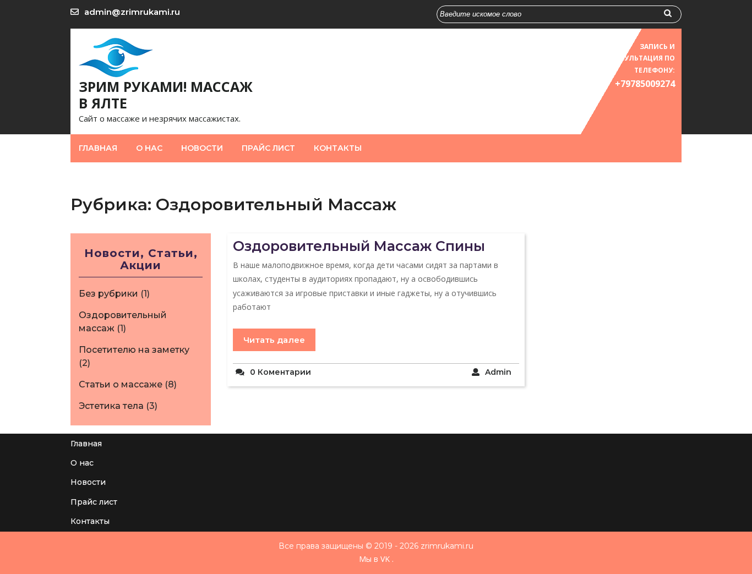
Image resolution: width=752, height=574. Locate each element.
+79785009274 (645, 84)
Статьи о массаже (120, 384)
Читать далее (274, 340)
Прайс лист (268, 148)
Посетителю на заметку (134, 350)
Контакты (338, 148)
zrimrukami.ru (445, 546)
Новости (202, 148)
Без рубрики (108, 293)
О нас (149, 148)
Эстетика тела (111, 406)
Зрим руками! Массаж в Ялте (166, 94)
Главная (98, 148)
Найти (673, 16)
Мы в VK (374, 559)
